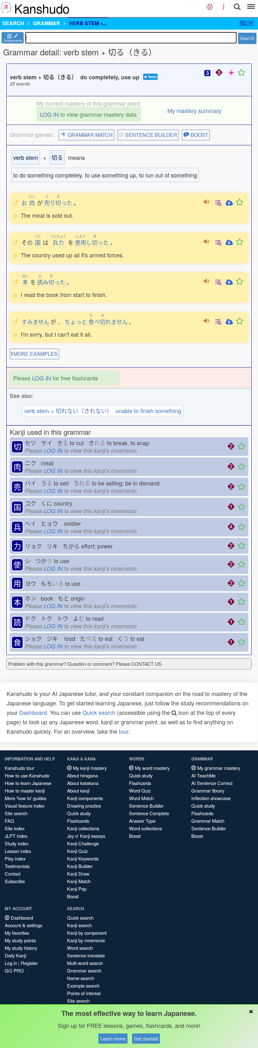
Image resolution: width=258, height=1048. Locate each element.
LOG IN (49, 114)
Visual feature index (24, 805)
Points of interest (84, 993)
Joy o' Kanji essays (86, 835)
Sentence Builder (146, 805)
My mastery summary (194, 110)
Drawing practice (84, 805)
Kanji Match (79, 881)
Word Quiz (140, 790)
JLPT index (16, 835)
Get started (146, 1038)
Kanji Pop (77, 888)
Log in (11, 963)
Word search (80, 947)
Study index (16, 843)
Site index (15, 828)
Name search (80, 978)
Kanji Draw (78, 873)
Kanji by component (87, 932)
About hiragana (82, 775)
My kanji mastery (89, 768)
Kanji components (85, 798)
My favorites (17, 932)
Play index (15, 858)
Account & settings (23, 925)
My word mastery (152, 768)
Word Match (141, 798)
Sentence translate (86, 955)
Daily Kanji (15, 955)
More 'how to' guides (25, 798)
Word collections (145, 828)
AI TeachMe (203, 775)
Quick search (98, 712)
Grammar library (207, 790)
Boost (73, 896)
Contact (12, 873)
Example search (83, 985)
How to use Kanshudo (27, 775)
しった (92, 242)
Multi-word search (85, 963)
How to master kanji (25, 790)
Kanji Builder (80, 866)
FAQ (9, 820)
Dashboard (33, 712)
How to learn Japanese (28, 783)
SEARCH (13, 23)
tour (123, 731)
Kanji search (79, 925)
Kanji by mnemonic (86, 940)
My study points (20, 940)
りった (58, 203)
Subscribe (15, 881)
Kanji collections (83, 828)
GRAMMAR (46, 23)
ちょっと (75, 321)
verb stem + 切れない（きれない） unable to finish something (102, 410)
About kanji (78, 790)
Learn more (113, 1038)
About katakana (82, 783)
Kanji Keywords (82, 858)
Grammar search (84, 970)
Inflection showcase (211, 798)
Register (29, 963)
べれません (108, 321)
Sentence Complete (149, 813)
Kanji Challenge (83, 843)
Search (247, 38)
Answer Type (142, 820)
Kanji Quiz (77, 851)
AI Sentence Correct (212, 783)
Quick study (79, 813)
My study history (21, 947)
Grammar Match (207, 820)
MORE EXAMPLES (35, 353)
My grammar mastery (218, 768)
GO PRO (14, 970)
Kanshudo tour (19, 768)
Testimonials (17, 866)
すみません (35, 321)
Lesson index (18, 851)
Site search (16, 813)
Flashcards (78, 820)
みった (51, 282)
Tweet (152, 77)
